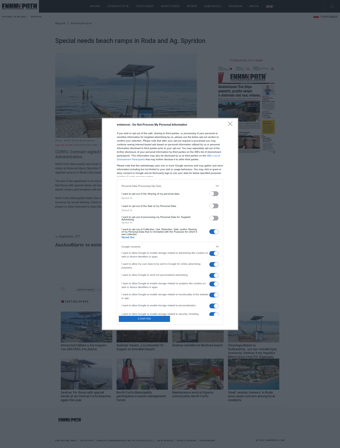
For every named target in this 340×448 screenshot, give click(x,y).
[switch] (214, 193)
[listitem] (170, 186)
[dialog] (170, 224)
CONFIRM (144, 318)
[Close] (231, 125)
